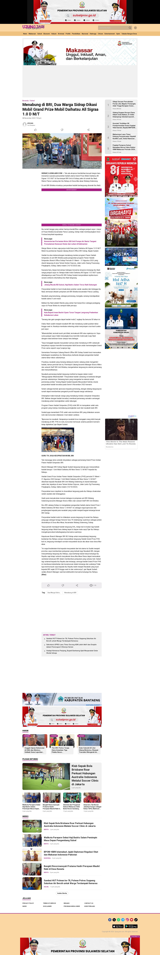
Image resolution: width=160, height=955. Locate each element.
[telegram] (123, 919)
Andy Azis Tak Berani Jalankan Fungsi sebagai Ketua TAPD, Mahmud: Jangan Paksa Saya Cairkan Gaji (92, 809)
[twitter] (114, 919)
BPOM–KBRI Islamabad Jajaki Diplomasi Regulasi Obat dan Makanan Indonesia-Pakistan (71, 853)
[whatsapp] (118, 919)
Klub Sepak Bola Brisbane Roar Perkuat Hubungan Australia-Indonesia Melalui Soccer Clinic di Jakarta (85, 775)
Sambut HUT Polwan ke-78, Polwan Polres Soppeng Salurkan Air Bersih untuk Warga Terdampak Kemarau (71, 640)
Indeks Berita (62, 893)
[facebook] (109, 919)
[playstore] (131, 928)
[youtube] (131, 919)
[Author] (24, 124)
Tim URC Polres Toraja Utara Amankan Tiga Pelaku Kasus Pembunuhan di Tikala (60, 751)
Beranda (25, 101)
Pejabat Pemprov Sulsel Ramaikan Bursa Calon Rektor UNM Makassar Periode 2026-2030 (124, 148)
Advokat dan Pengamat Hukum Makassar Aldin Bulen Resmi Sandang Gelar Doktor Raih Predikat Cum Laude (71, 809)
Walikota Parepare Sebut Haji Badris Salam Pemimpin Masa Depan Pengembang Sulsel (31, 808)
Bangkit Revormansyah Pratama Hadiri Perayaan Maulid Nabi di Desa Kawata (51, 808)
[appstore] (118, 928)
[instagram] (127, 919)
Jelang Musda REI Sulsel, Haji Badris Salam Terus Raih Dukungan (70, 285)
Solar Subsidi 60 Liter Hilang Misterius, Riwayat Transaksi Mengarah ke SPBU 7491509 (88, 751)
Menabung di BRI (70, 592)
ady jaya (30, 123)
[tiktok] (136, 919)
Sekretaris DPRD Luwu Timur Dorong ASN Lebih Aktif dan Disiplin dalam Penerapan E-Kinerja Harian (71, 646)
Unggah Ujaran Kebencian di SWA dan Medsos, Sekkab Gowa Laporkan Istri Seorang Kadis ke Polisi (34, 752)
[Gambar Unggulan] (62, 151)
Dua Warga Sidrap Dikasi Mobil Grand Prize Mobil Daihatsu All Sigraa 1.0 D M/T (55, 592)
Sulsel (32, 101)
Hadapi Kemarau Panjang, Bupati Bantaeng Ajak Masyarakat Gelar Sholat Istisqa (72, 652)
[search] (130, 28)
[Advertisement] (80, 81)
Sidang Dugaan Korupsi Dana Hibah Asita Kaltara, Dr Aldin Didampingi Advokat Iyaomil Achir (124, 116)
